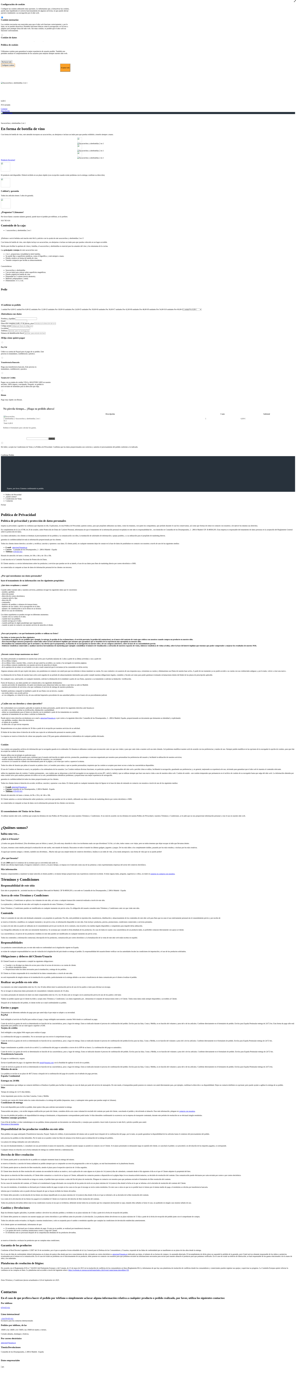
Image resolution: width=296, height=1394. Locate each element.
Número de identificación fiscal (12, 333)
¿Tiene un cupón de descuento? (15, 438)
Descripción (5, 111)
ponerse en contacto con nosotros (163, 874)
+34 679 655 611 (7, 1319)
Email (3, 321)
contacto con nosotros (187, 1111)
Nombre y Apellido (8, 319)
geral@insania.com (47, 1063)
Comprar (4, 109)
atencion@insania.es (19, 547)
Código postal (6, 326)
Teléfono (4, 331)
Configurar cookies (8, 65)
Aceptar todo (65, 68)
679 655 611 (17, 552)
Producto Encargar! (8, 160)
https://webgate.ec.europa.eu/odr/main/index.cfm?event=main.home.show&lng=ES (98, 1270)
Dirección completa (17, 323)
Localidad (5, 328)
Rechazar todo (6, 62)
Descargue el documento (10, 1124)
